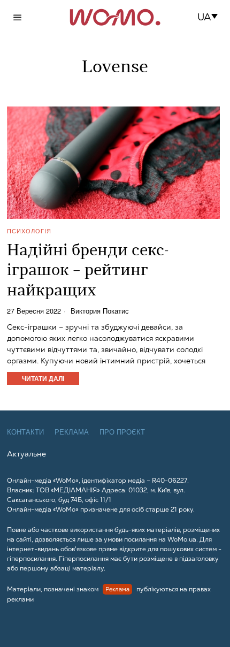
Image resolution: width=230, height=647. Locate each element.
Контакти (25, 432)
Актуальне (26, 454)
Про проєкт (122, 432)
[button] (211, 17)
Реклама (72, 432)
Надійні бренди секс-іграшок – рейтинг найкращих (88, 271)
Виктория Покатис (100, 311)
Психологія (29, 231)
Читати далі (43, 378)
